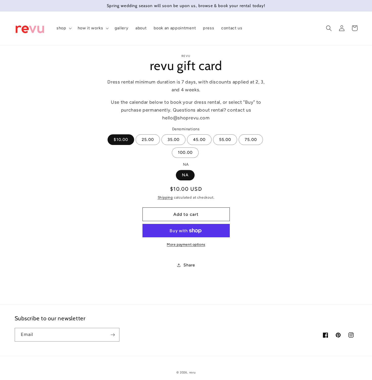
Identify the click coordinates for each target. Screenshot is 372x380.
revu (192, 372)
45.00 (199, 139)
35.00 (174, 139)
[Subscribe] (112, 335)
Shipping (165, 198)
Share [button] (189, 265)
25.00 (148, 139)
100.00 (185, 152)
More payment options (186, 244)
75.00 (251, 139)
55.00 (225, 139)
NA (185, 175)
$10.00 (121, 139)
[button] (63, 28)
